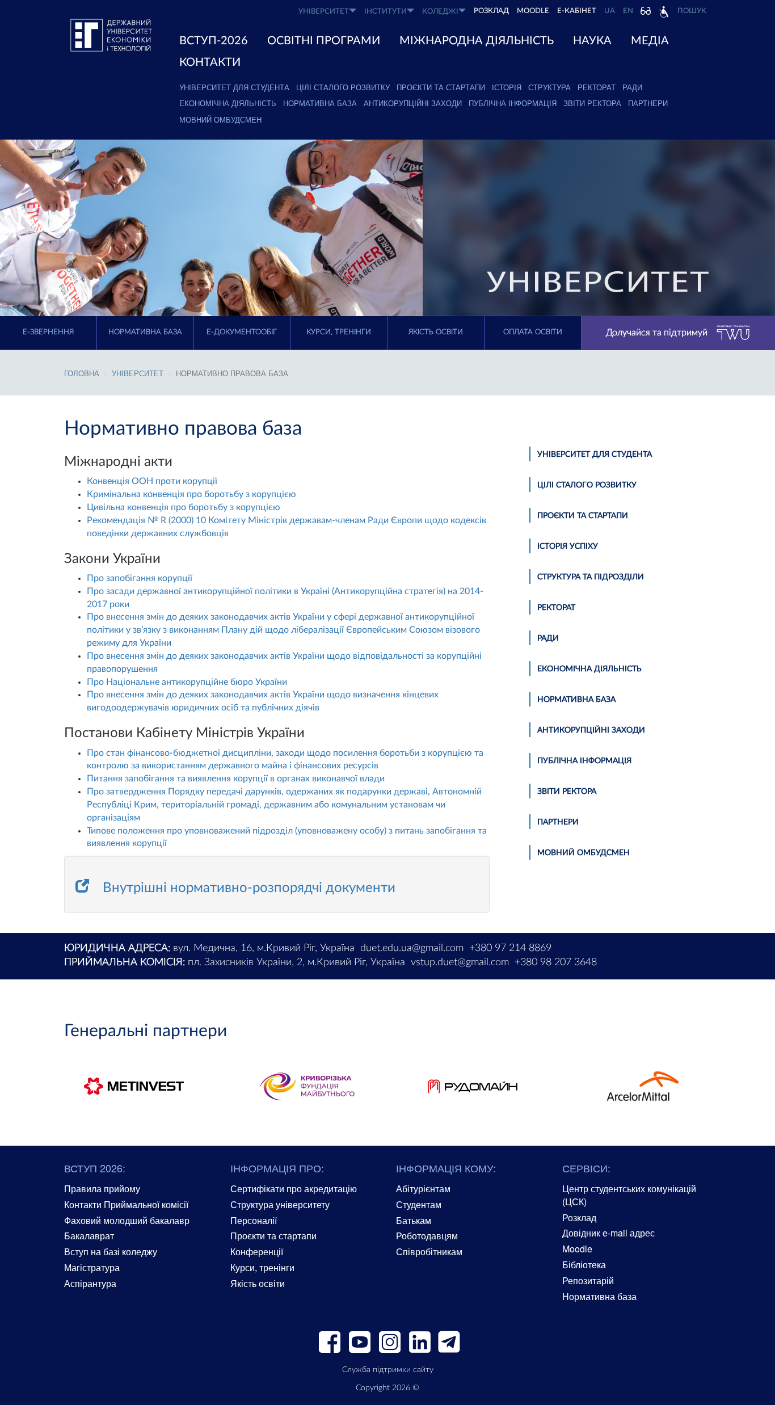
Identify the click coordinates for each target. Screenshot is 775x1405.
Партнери (648, 103)
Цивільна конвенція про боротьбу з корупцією (183, 507)
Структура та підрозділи (590, 577)
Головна (81, 373)
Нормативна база (320, 103)
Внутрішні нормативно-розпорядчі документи (249, 888)
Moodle (533, 11)
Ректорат (597, 87)
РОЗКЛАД (491, 11)
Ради (632, 87)
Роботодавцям (427, 1235)
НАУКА (592, 41)
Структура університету (280, 1204)
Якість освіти (435, 332)
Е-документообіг (242, 332)
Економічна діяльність (227, 103)
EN (628, 11)
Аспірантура (90, 1283)
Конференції (256, 1251)
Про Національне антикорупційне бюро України (187, 682)
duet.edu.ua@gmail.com (412, 948)
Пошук (691, 11)
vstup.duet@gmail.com (460, 962)
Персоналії (253, 1220)
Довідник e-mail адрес (608, 1232)
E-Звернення (48, 332)
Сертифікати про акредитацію (293, 1188)
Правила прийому (102, 1188)
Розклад (579, 1217)
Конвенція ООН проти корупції (152, 481)
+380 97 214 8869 (510, 948)
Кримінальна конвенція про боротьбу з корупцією (191, 494)
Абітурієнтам (423, 1188)
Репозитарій (588, 1280)
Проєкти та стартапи (441, 87)
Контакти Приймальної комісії (126, 1204)
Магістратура (92, 1267)
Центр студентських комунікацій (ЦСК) (629, 1195)
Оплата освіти (532, 332)
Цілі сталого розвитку (343, 87)
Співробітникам (429, 1251)
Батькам (413, 1220)
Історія (506, 87)
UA (609, 11)
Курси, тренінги (338, 332)
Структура (549, 87)
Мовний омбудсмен (220, 119)
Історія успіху (567, 546)
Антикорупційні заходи (413, 103)
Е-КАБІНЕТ (576, 11)
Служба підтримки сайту (387, 1370)
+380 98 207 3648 (556, 962)
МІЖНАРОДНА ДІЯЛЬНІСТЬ (476, 41)
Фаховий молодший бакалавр (126, 1220)
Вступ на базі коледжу (110, 1251)
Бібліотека (584, 1264)
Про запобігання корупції (139, 578)
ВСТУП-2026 (213, 41)
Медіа (650, 41)
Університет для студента (234, 87)
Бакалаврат (89, 1235)
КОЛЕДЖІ (440, 11)
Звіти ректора (592, 103)
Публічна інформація (513, 103)
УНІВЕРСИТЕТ (323, 11)
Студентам (418, 1204)
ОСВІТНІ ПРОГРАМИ (323, 41)
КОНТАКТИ (210, 62)
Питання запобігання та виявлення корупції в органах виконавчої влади (236, 778)
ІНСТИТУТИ (385, 11)
